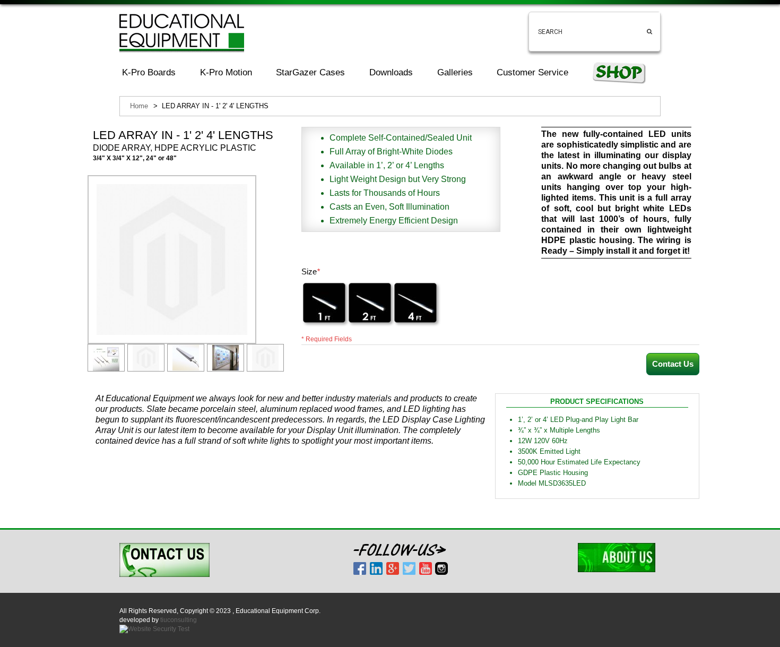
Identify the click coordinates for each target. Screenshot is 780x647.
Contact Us (673, 363)
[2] (370, 303)
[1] (324, 303)
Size (310, 271)
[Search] (649, 22)
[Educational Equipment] (181, 33)
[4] (415, 303)
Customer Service (532, 72)
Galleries (455, 72)
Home (139, 106)
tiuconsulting (178, 620)
